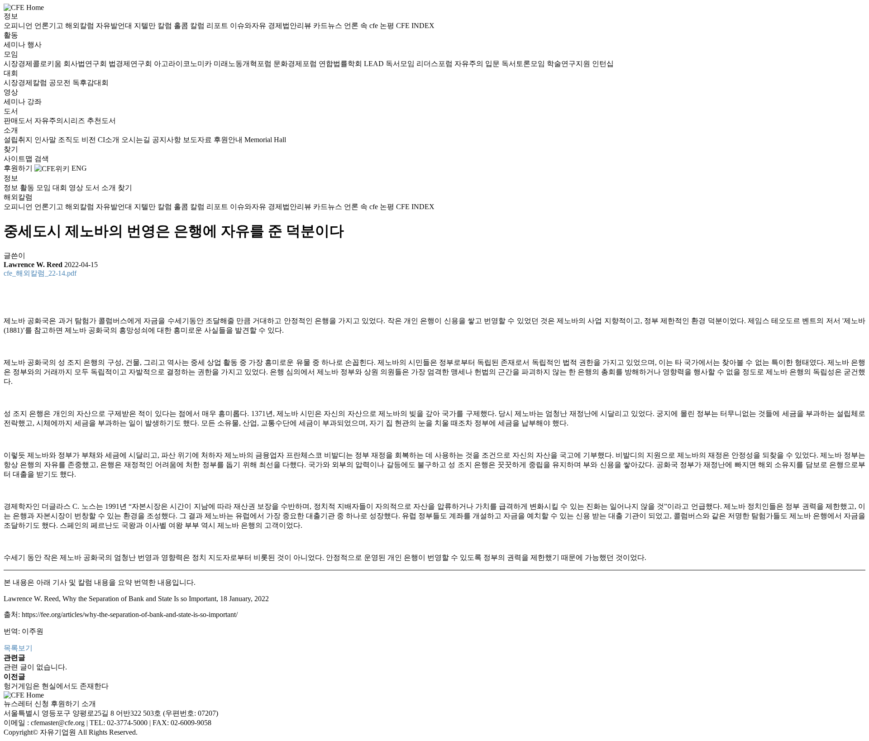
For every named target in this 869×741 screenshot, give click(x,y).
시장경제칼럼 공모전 (38, 82)
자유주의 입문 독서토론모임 (500, 63)
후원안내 (229, 139)
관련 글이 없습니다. (35, 667)
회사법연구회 (86, 63)
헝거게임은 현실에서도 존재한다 (56, 686)
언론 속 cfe (362, 25)
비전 (89, 139)
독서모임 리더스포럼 (420, 63)
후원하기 (18, 168)
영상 (11, 92)
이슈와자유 (249, 25)
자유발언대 (115, 25)
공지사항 (167, 139)
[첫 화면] (24, 7)
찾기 (11, 149)
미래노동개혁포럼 (243, 63)
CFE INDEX (415, 25)
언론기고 (49, 25)
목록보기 (18, 648)
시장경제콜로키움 (33, 63)
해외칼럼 (80, 25)
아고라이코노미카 (184, 63)
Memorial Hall (265, 139)
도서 (11, 111)
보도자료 (198, 139)
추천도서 (101, 120)
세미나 (15, 44)
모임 (11, 54)
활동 (11, 35)
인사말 (46, 139)
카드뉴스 (328, 25)
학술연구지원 (569, 63)
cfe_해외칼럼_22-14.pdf (40, 273)
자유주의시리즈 (60, 120)
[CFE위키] (52, 168)
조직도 (69, 139)
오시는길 (136, 139)
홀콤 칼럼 (190, 25)
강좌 (34, 101)
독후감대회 (90, 82)
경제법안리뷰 (290, 25)
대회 (11, 73)
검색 (41, 159)
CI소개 (109, 139)
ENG (79, 168)
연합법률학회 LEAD (352, 63)
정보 (11, 16)
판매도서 (19, 120)
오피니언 (19, 25)
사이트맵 (19, 159)
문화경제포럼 (296, 63)
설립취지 (19, 139)
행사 (34, 44)
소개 (11, 130)
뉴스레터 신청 (26, 704)
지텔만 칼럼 (154, 25)
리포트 (218, 25)
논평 (388, 25)
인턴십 (603, 63)
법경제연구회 (131, 63)
